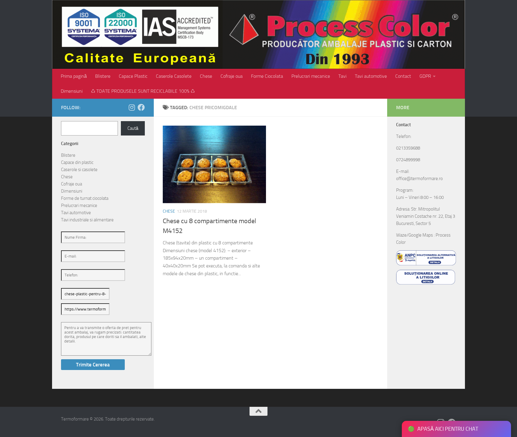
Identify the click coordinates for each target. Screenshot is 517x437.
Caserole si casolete (79, 169)
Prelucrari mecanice (310, 76)
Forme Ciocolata (267, 76)
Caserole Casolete (173, 76)
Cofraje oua (232, 76)
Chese (206, 76)
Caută (132, 128)
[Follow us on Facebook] (141, 107)
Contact (403, 76)
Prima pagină (74, 76)
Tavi (342, 76)
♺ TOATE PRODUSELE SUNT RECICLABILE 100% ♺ (143, 91)
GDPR (425, 76)
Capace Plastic (133, 76)
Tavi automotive (371, 76)
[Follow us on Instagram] (131, 107)
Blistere (102, 76)
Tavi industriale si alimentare (87, 220)
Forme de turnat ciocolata (84, 198)
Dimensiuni (72, 91)
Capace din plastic (77, 162)
